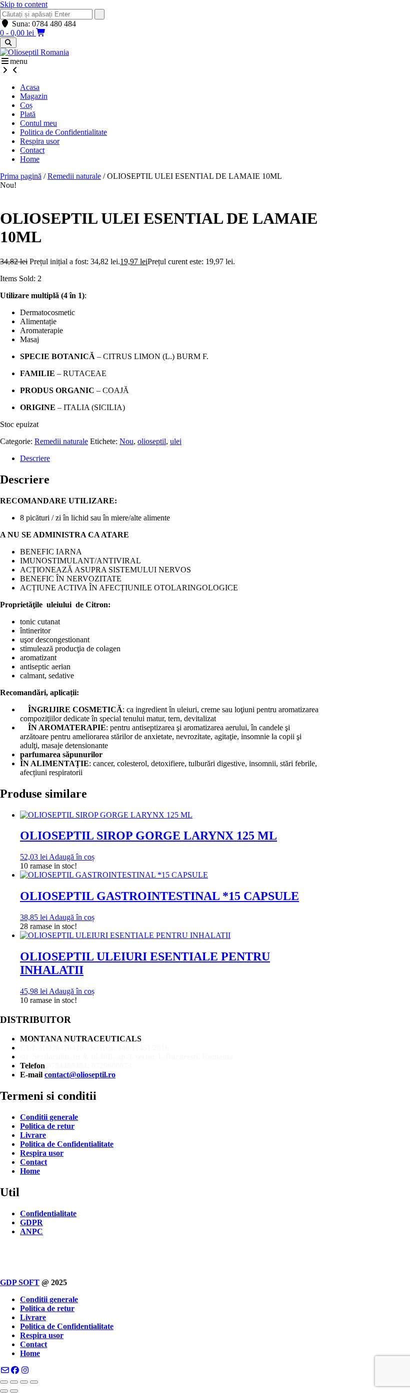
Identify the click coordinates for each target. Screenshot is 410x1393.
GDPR (31, 1222)
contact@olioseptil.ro (80, 1074)
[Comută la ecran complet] (14, 1382)
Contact (32, 150)
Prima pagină (21, 176)
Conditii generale (49, 1117)
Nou (127, 441)
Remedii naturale (74, 176)
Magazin (34, 96)
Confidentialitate (48, 1213)
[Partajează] (24, 1382)
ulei (176, 441)
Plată (28, 114)
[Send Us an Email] (5, 1370)
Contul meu (38, 123)
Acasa (30, 87)
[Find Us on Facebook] (15, 1370)
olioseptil (152, 441)
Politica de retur (47, 1126)
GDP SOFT (20, 1282)
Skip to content (24, 4)
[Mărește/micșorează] (4, 1382)
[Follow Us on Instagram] (25, 1370)
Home (30, 159)
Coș (26, 105)
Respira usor (40, 141)
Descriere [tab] (35, 458)
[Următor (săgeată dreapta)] (14, 1391)
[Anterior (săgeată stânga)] (4, 1391)
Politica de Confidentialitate (63, 132)
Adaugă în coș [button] (71, 857)
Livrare (33, 1135)
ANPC (31, 1231)
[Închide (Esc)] (34, 1382)
